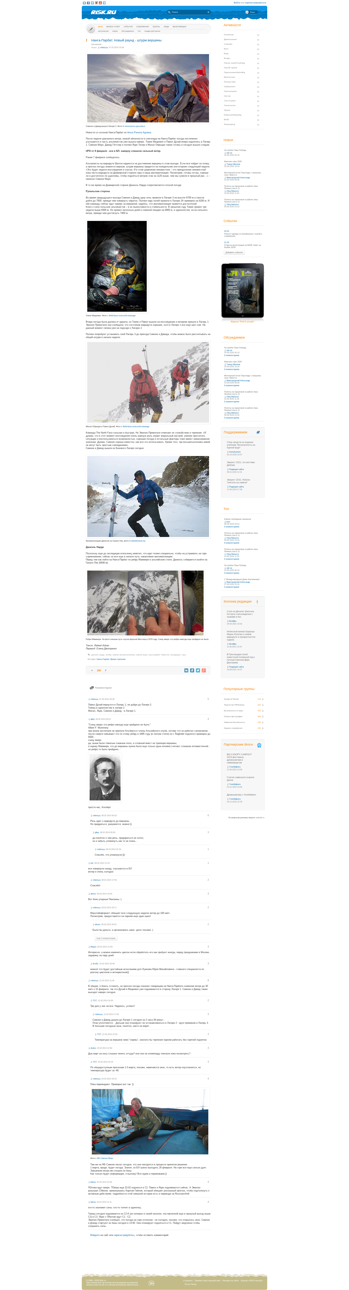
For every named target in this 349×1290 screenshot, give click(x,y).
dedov (93, 1048)
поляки (108, 655)
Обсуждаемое (127, 31)
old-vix (229, 153)
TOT (95, 1000)
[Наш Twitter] (92, 2)
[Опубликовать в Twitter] (198, 670)
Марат (93, 947)
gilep (93, 719)
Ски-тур (227, 96)
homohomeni (234, 452)
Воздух (227, 58)
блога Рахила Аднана (139, 132)
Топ (139, 31)
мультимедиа (179, 26)
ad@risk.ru (260, 818)
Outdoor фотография (233, 716)
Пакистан (165, 655)
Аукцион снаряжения (233, 728)
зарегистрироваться (255, 2)
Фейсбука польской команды (122, 315)
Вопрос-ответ (113, 26)
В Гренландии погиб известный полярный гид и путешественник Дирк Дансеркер (241, 658)
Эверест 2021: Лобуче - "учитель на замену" (239, 481)
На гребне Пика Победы (235, 150)
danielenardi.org (138, 541)
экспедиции (175, 655)
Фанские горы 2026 (233, 161)
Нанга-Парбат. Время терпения (111, 659)
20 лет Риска (190, 1284)
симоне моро (141, 655)
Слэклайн (228, 44)
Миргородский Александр (238, 177)
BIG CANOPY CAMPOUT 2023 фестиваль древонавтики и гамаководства (239, 758)
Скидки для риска (152, 31)
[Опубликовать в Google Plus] (204, 670)
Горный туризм (230, 68)
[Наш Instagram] (96, 2)
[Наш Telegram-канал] (104, 2)
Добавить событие (234, 252)
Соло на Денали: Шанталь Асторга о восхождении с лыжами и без (240, 614)
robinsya (104, 47)
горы (184, 655)
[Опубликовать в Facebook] (192, 670)
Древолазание (230, 39)
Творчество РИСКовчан (234, 705)
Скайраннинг (229, 87)
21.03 (226, 242)
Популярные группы (239, 689)
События (128, 26)
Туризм (227, 110)
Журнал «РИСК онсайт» (252, 1280)
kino (228, 522)
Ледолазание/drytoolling (234, 72)
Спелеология (229, 105)
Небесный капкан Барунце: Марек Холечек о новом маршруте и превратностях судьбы (241, 635)
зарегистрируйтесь (124, 1235)
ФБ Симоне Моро (105, 1158)
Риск (100, 26)
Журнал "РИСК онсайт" (243, 321)
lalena (93, 1182)
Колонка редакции (238, 601)
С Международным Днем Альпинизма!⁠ (242, 579)
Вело (226, 49)
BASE (226, 120)
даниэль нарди (98, 655)
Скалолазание (230, 91)
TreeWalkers (235, 767)
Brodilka (232, 621)
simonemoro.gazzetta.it (135, 126)
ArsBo (95, 964)
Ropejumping (229, 124)
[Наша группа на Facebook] (88, 2)
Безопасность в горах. (234, 711)
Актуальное (103, 31)
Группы (156, 26)
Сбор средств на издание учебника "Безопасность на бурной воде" (241, 445)
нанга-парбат (154, 655)
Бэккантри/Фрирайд (232, 115)
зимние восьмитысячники (124, 655)
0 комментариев (231, 355)
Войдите (95, 1235)
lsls (92, 863)
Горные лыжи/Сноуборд (234, 63)
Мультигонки (229, 77)
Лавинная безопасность (234, 722)
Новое (115, 31)
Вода (226, 53)
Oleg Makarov (232, 191)
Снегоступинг (230, 101)
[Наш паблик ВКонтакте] (84, 2)
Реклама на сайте (230, 1280)
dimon (93, 894)
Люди (166, 26)
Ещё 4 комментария (106, 938)
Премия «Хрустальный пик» (207, 1280)
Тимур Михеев (233, 164)
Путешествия (229, 82)
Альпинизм (96, 44)
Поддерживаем (235, 432)
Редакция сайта (236, 469)
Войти (237, 2)
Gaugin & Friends (231, 699)
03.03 (226, 231)
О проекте (188, 1280)
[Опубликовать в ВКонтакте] (186, 670)
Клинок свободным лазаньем (237, 519)
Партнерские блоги (238, 744)
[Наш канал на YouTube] (100, 2)
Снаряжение (142, 26)
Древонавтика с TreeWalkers (241, 794)
